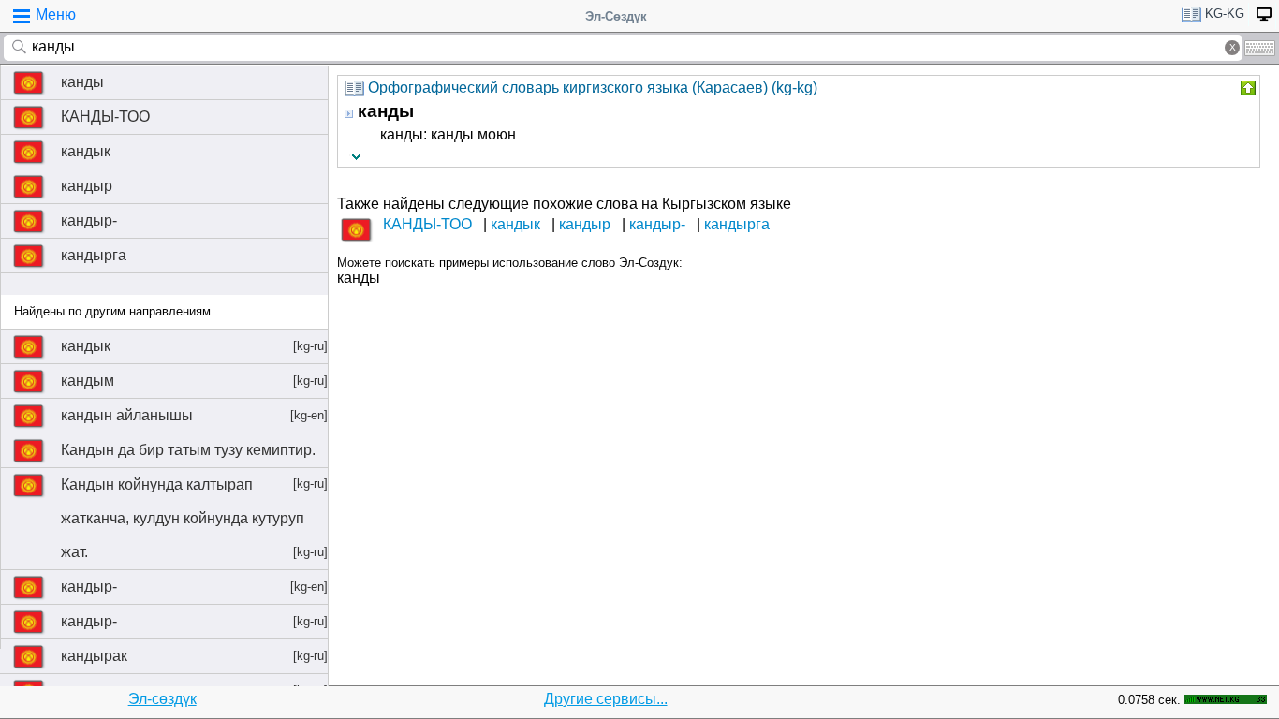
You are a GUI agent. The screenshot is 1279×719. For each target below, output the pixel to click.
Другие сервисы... (606, 699)
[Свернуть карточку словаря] (1246, 88)
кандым (194, 381)
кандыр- (89, 220)
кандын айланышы (194, 415)
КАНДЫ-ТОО (105, 117)
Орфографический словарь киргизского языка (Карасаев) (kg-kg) (592, 87)
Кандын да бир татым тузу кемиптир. (194, 454)
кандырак (194, 656)
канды (82, 82)
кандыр (86, 186)
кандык (85, 151)
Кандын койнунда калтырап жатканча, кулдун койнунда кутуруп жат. (194, 518)
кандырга (93, 255)
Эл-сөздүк (162, 699)
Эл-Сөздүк (616, 16)
